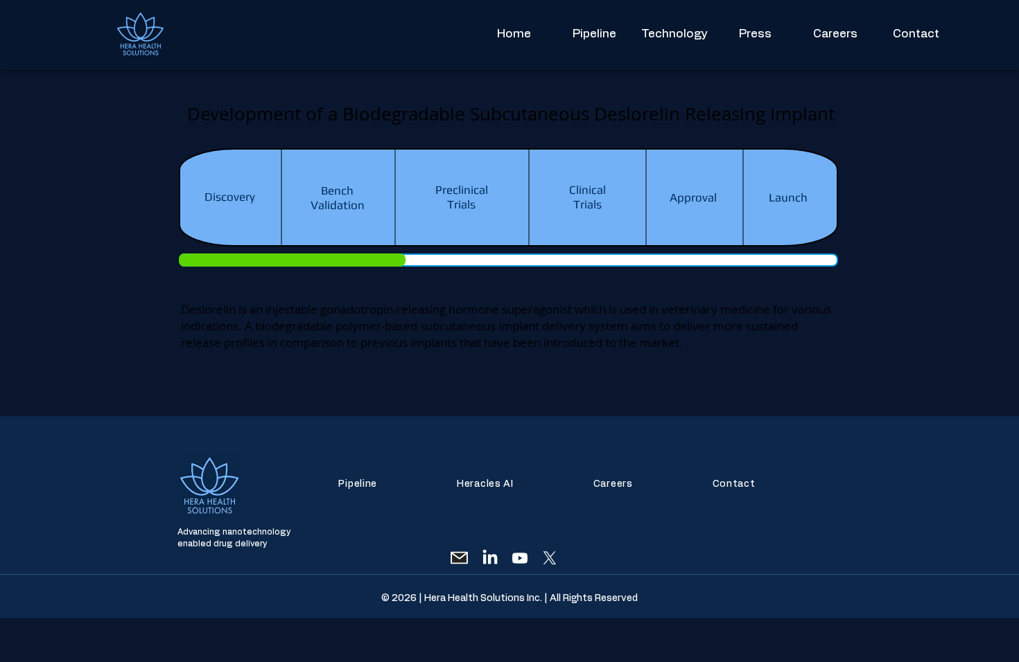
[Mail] (459, 557)
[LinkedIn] (490, 558)
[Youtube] (520, 558)
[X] (550, 558)
